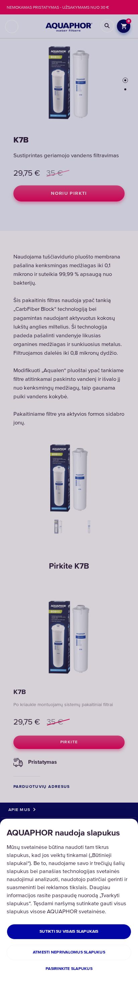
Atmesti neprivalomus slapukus (69, 952)
